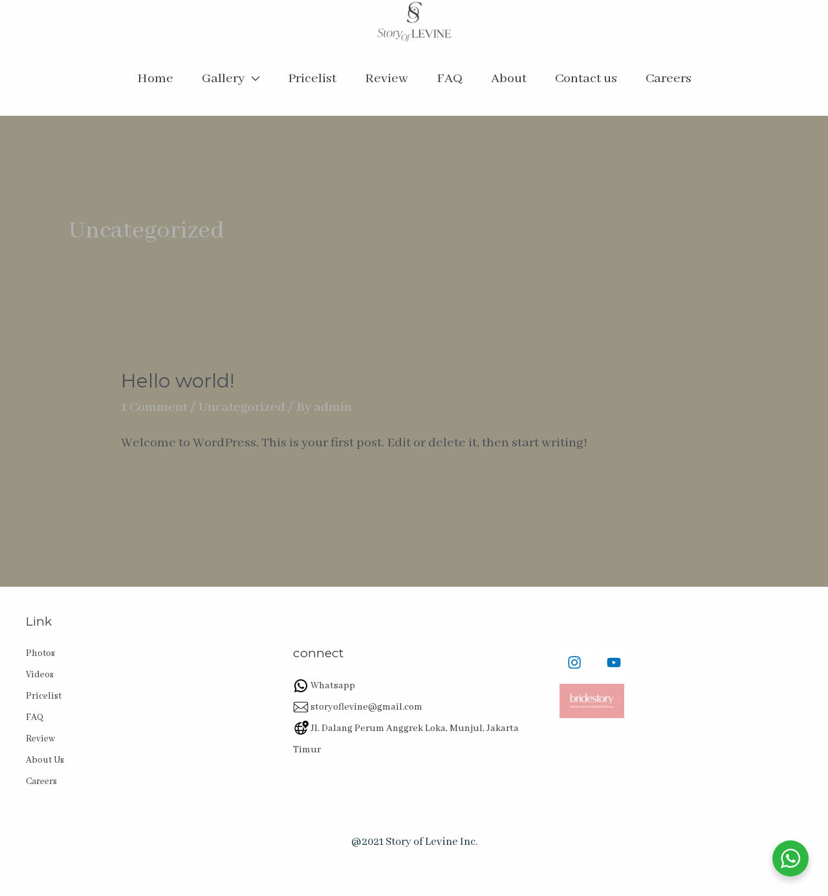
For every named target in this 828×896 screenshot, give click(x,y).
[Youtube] (614, 662)
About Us (45, 760)
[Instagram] (574, 662)
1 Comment (154, 407)
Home (155, 79)
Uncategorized (242, 407)
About (509, 79)
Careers (669, 79)
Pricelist (312, 79)
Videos (40, 675)
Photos (40, 653)
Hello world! (177, 381)
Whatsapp (332, 686)
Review (386, 79)
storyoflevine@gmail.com (365, 707)
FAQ (450, 79)
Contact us (586, 79)
